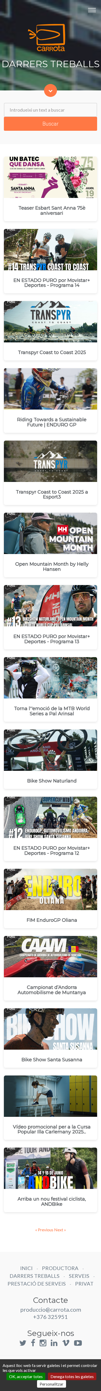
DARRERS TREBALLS (35, 1276)
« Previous (44, 1229)
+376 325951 (50, 1316)
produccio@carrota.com (50, 1309)
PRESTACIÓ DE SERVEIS (37, 1283)
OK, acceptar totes (26, 1376)
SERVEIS (79, 1276)
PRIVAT (84, 1283)
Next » (60, 1229)
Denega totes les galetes (72, 1376)
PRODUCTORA (60, 1268)
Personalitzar (51, 1383)
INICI (26, 1268)
